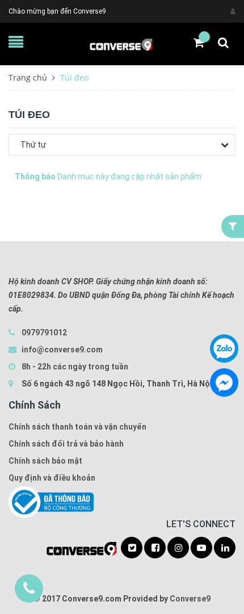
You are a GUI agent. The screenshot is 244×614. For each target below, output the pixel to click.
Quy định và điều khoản (52, 477)
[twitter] (131, 548)
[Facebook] (224, 382)
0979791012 (44, 332)
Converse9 (190, 598)
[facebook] (155, 548)
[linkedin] (224, 548)
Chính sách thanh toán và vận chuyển (77, 426)
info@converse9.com (62, 349)
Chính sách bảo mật (45, 460)
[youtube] (201, 548)
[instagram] (178, 548)
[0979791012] (29, 588)
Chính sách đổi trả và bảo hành (66, 443)
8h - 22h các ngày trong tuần (74, 366)
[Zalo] (224, 348)
